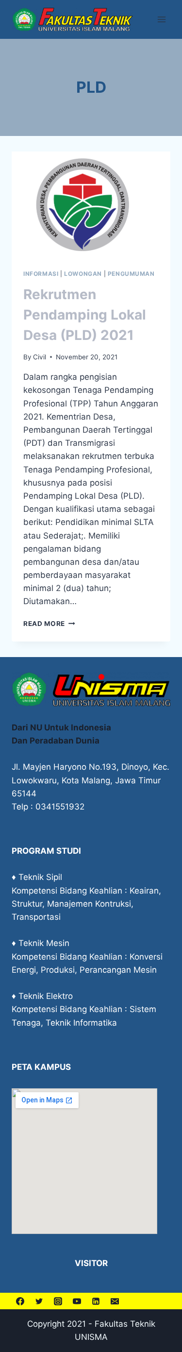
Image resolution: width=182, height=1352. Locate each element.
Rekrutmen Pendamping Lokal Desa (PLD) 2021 (84, 314)
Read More (49, 623)
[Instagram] (58, 1301)
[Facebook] (20, 1301)
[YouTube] (76, 1301)
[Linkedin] (95, 1301)
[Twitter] (39, 1301)
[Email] (114, 1301)
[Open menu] (161, 19)
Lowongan (83, 273)
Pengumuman (131, 273)
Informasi (40, 273)
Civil (39, 357)
